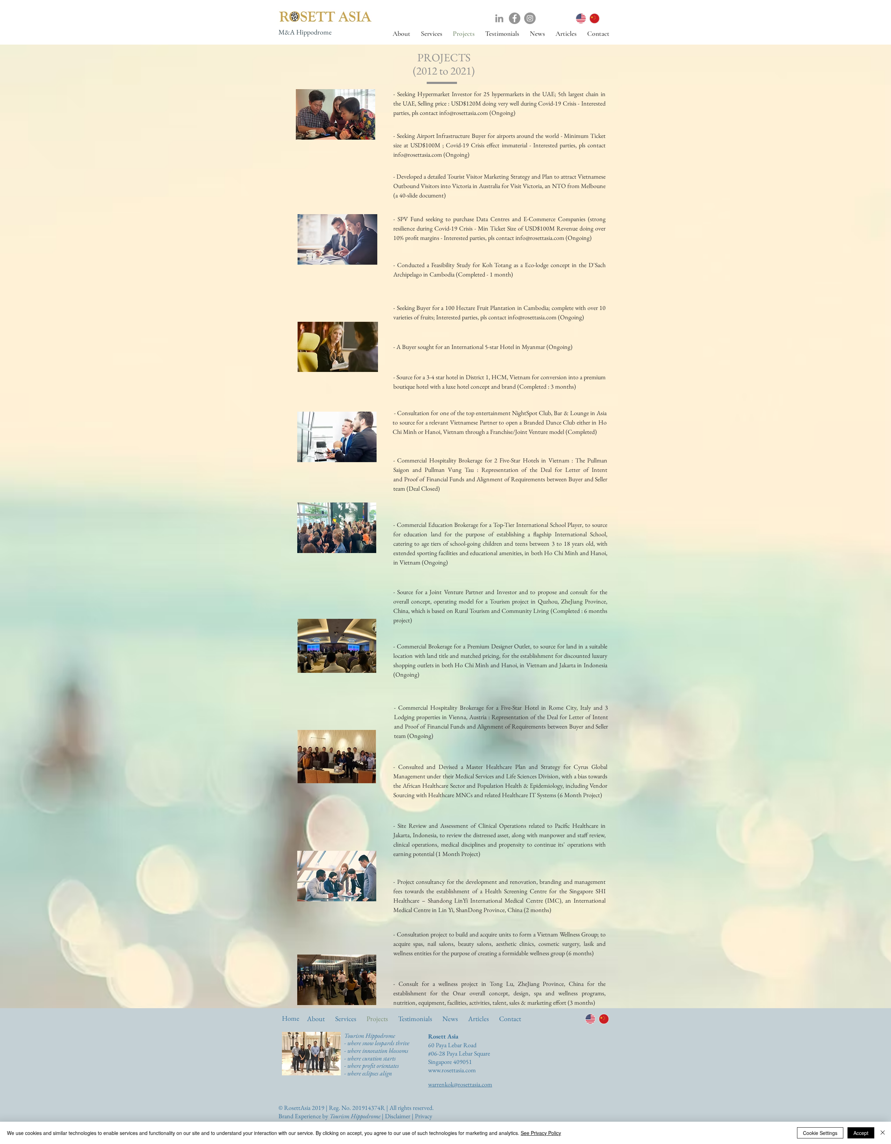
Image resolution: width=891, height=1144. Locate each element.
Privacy (423, 1116)
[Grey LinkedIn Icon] (499, 18)
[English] (581, 18)
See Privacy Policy (541, 1132)
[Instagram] (530, 18)
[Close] (882, 1132)
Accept (860, 1132)
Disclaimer (397, 1116)
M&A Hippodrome (305, 32)
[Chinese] (594, 18)
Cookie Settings (820, 1132)
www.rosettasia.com (452, 1070)
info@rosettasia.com (463, 113)
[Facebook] (514, 18)
